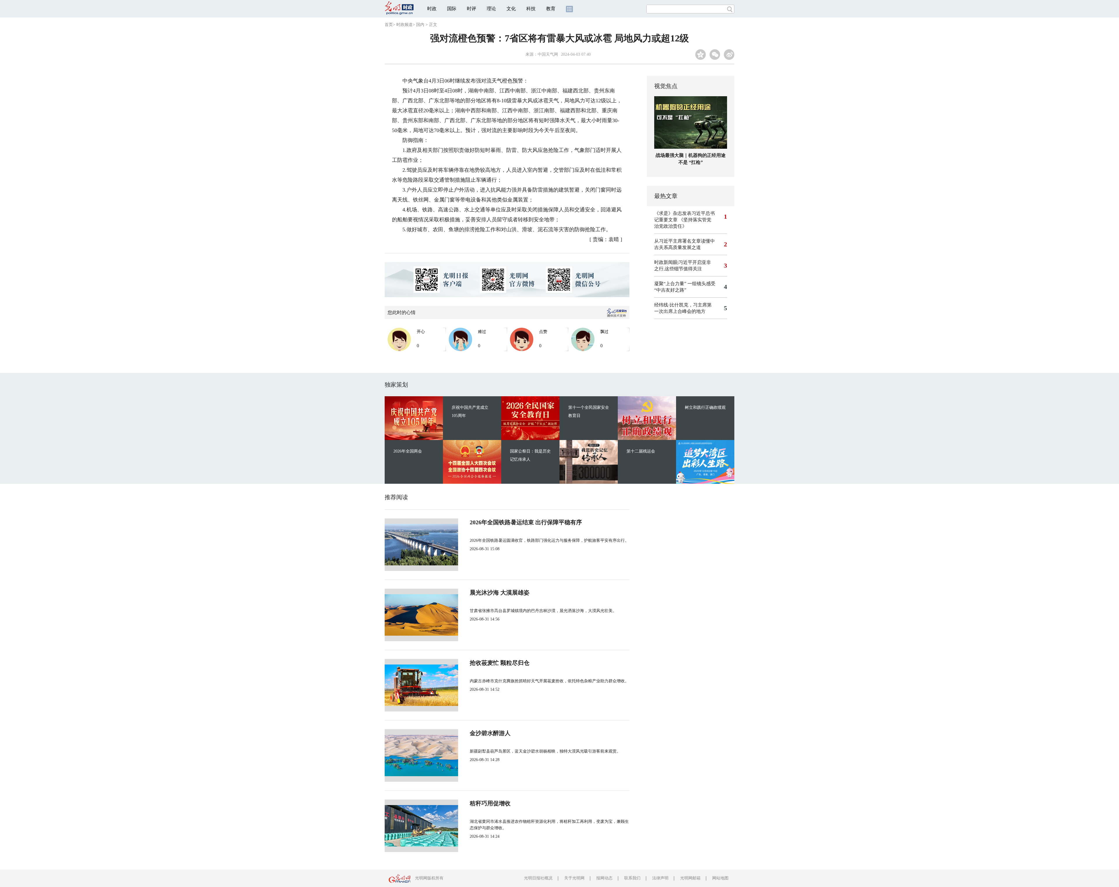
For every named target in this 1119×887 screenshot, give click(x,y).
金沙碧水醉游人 (490, 733)
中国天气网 (548, 54)
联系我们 (632, 878)
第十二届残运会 (641, 451)
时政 (432, 8)
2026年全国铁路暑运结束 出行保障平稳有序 (526, 522)
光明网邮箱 (690, 878)
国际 (451, 8)
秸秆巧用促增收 (490, 803)
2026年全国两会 (407, 451)
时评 (471, 8)
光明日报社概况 (538, 878)
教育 (550, 8)
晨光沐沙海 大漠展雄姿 (499, 592)
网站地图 (720, 878)
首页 (389, 24)
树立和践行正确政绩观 (705, 407)
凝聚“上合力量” (670, 283)
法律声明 (660, 878)
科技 (531, 8)
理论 (491, 8)
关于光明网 (574, 878)
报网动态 (604, 878)
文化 (511, 8)
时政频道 (404, 24)
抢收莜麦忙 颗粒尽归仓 (499, 663)
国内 (420, 24)
